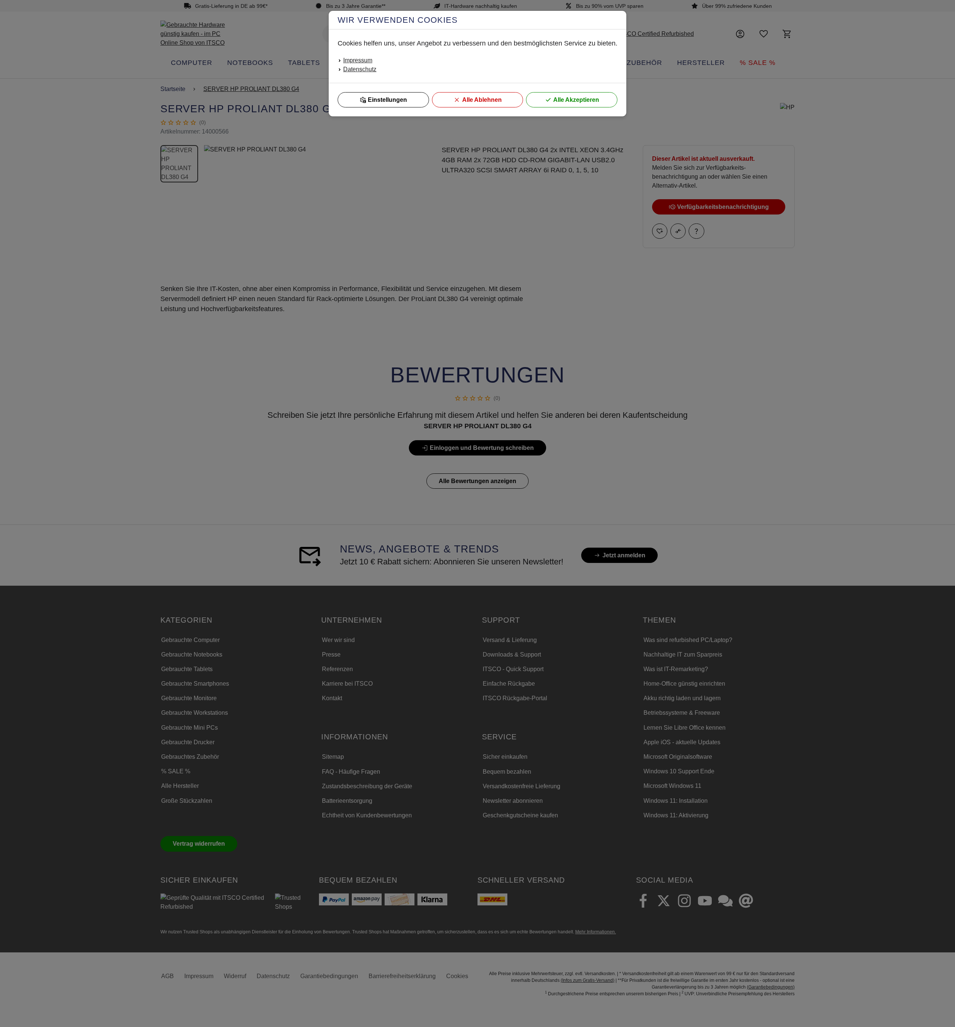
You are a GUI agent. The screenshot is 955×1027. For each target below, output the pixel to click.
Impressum (357, 60)
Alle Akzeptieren (576, 100)
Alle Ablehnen (482, 100)
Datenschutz (359, 69)
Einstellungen (387, 100)
